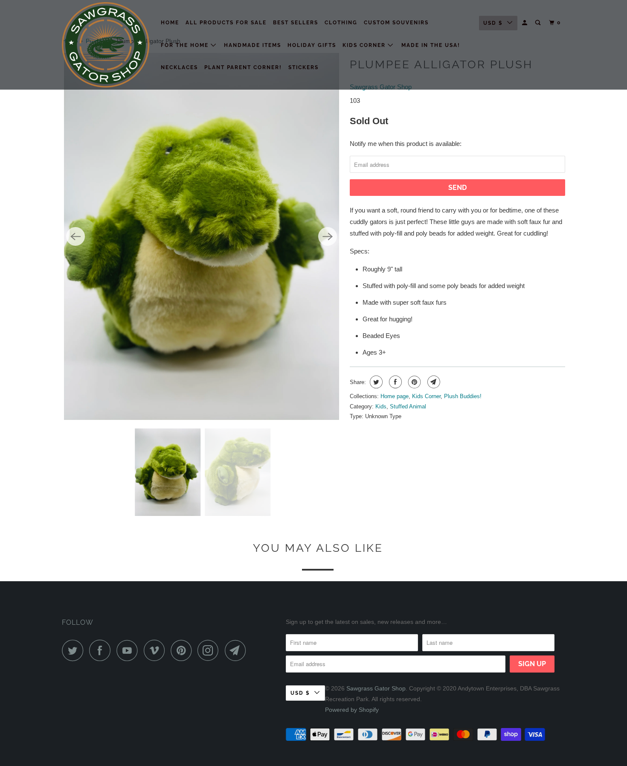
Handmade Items (252, 45)
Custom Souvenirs (396, 23)
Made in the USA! (430, 45)
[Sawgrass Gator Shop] (105, 45)
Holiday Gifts (311, 45)
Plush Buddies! (463, 396)
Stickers (303, 67)
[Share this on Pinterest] (413, 382)
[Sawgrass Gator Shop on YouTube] (129, 650)
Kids (380, 406)
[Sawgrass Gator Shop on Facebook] (102, 650)
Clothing (341, 23)
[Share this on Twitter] (375, 382)
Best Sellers (295, 23)
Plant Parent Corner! (243, 67)
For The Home (186, 45)
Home (170, 23)
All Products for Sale (226, 23)
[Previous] (75, 236)
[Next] (327, 236)
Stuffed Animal (408, 406)
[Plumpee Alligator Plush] (201, 236)
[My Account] (525, 23)
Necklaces (179, 67)
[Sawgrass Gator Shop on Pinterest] (183, 650)
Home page (394, 396)
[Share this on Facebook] (394, 382)
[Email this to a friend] (432, 382)
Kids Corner (365, 45)
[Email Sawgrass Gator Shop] (237, 650)
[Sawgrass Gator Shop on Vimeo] (156, 650)
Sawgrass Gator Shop (376, 688)
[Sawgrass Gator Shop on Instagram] (210, 650)
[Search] (539, 23)
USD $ (493, 23)
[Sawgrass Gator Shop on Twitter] (74, 650)
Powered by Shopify (352, 709)
